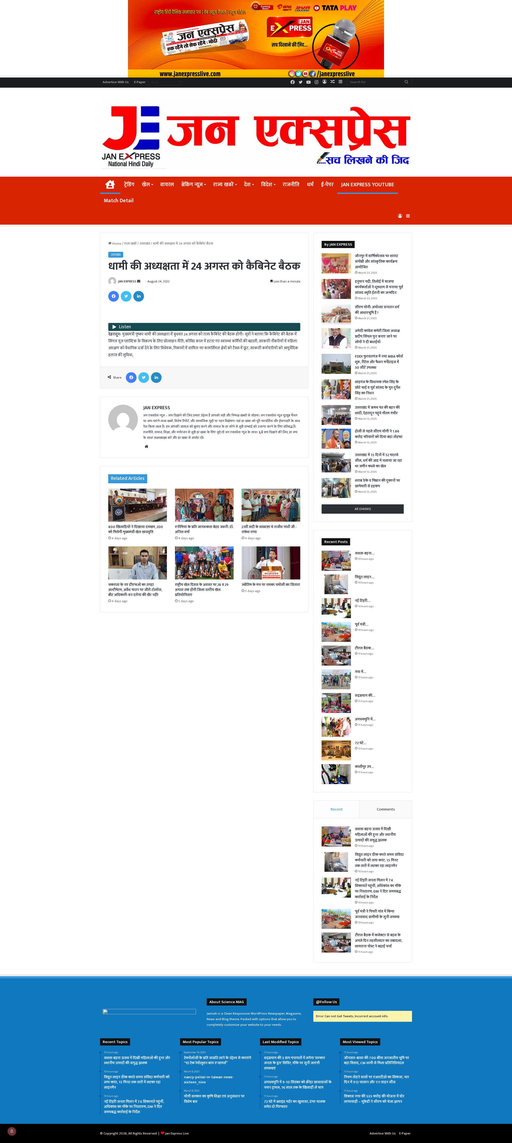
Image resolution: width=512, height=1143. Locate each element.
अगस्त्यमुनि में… (365, 719)
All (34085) (363, 509)
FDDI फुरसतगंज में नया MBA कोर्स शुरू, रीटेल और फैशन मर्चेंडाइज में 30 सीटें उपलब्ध (379, 362)
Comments (386, 809)
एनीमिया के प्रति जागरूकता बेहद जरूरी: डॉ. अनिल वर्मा (204, 529)
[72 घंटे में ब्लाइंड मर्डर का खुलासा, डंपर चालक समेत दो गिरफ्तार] (336, 750)
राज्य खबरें (223, 184)
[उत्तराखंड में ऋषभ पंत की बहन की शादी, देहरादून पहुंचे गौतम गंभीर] (336, 415)
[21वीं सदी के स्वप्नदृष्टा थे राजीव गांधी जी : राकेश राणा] (271, 505)
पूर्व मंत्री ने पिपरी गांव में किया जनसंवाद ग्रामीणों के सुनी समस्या (377, 914)
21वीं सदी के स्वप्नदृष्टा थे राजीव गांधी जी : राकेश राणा (269, 529)
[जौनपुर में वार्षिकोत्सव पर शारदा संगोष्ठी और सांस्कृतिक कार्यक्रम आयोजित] (336, 263)
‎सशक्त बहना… (364, 553)
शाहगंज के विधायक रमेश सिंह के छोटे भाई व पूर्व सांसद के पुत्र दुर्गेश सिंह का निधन (377, 387)
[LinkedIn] (138, 296)
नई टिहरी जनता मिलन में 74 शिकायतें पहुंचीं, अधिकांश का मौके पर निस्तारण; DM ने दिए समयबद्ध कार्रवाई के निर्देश (378, 888)
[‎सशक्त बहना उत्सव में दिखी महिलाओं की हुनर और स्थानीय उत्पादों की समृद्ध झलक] (336, 561)
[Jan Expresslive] (256, 134)
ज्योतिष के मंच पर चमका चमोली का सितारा (271, 585)
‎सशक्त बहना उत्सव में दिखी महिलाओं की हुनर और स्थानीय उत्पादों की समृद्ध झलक (375, 834)
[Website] (146, 446)
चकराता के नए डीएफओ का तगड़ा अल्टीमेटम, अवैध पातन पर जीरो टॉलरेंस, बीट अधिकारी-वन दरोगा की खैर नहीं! (135, 590)
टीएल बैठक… (364, 648)
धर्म (310, 184)
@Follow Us (326, 1002)
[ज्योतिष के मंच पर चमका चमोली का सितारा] (271, 562)
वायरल (167, 184)
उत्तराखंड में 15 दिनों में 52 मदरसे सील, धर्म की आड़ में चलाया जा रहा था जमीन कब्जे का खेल (378, 460)
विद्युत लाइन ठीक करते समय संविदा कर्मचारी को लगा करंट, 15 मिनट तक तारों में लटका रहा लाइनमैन (379, 860)
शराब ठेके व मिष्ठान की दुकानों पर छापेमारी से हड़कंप (377, 483)
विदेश (266, 184)
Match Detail (119, 200)
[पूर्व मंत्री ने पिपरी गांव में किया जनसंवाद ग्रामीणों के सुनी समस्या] (336, 632)
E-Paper (140, 82)
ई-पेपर (327, 184)
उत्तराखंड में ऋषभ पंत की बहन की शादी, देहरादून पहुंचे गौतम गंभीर (377, 410)
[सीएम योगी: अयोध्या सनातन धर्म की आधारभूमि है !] (336, 315)
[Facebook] (113, 296)
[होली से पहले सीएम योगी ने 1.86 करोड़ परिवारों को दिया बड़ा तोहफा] (336, 439)
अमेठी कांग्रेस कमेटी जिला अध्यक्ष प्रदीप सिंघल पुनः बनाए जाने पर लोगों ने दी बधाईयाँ (377, 336)
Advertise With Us (116, 82)
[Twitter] (126, 296)
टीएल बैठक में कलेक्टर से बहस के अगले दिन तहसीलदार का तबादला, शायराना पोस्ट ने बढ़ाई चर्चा (378, 940)
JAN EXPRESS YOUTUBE (367, 184)
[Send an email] (138, 281)
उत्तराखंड (144, 243)
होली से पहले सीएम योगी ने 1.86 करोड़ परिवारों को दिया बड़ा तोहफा (378, 434)
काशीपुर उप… (364, 767)
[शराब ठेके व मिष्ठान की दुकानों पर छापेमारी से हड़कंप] (336, 488)
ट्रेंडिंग (129, 184)
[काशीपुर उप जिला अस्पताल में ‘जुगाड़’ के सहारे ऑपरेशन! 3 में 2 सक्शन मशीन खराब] (336, 774)
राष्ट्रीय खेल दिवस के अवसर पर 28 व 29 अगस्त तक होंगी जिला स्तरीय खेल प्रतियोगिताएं (202, 590)
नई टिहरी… (362, 601)
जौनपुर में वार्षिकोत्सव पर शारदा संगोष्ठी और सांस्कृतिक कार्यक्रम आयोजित (376, 261)
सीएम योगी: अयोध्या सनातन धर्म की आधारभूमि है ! (377, 310)
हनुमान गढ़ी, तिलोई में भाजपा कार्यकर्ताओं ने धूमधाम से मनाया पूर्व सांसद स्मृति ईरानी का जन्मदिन (379, 287)
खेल (146, 184)
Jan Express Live (177, 1133)
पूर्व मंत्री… (361, 624)
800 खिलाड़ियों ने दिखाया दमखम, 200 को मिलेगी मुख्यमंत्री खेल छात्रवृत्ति (135, 529)
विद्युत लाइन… (364, 577)
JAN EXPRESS (127, 281)
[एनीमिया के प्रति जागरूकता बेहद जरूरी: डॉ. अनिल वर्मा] (204, 505)
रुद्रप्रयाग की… (365, 695)
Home (116, 243)
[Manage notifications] (11, 1131)
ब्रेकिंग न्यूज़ (192, 184)
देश (247, 184)
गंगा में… (360, 672)
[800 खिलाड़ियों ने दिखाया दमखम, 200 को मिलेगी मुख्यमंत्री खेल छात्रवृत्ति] (137, 505)
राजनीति (291, 184)
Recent (337, 809)
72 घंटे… (360, 743)
